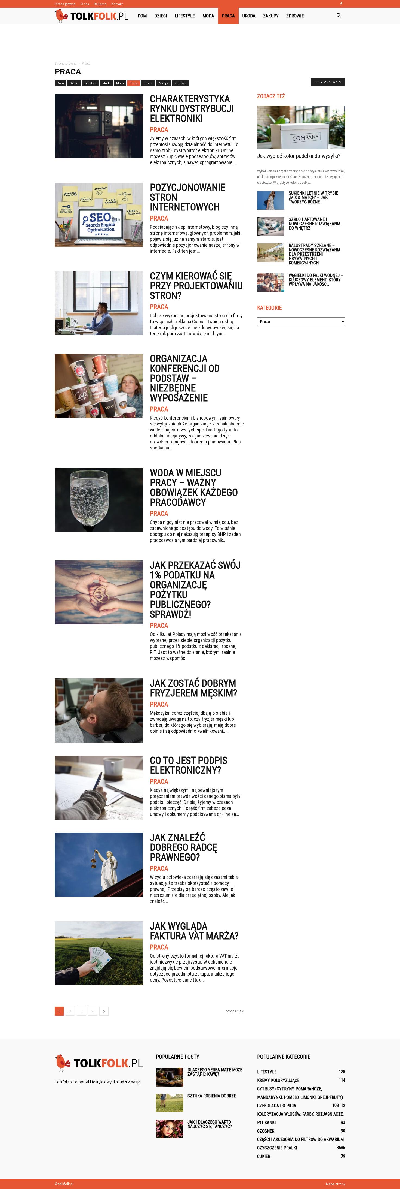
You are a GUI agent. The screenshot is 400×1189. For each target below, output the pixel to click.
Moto (120, 83)
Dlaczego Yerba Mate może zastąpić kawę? (214, 1072)
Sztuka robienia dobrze (211, 1096)
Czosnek (265, 1131)
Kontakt (117, 4)
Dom (142, 16)
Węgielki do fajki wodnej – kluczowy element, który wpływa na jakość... (316, 280)
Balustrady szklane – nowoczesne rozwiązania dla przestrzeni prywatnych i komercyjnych (314, 254)
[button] (338, 15)
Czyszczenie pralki (277, 1148)
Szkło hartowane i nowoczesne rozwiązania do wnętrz (314, 224)
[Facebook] (341, 4)
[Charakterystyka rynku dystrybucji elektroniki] (99, 126)
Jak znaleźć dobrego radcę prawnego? (183, 847)
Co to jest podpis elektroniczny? (188, 765)
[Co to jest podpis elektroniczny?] (99, 788)
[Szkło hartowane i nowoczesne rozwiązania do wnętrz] (270, 226)
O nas (85, 4)
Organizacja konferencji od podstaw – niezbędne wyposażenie (185, 378)
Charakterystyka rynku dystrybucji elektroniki (192, 108)
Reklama (100, 4)
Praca (228, 16)
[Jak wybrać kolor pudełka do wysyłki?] (301, 127)
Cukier (263, 1156)
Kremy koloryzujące (278, 1080)
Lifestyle (185, 16)
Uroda (249, 16)
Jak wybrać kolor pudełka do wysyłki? (298, 156)
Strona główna (65, 4)
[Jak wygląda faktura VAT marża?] (99, 953)
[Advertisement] (200, 43)
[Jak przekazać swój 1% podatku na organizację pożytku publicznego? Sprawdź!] (99, 592)
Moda (208, 16)
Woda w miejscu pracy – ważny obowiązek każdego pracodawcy (194, 487)
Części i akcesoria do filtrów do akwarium (300, 1139)
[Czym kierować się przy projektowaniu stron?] (99, 303)
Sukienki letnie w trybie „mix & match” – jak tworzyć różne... (313, 197)
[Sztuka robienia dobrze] (169, 1103)
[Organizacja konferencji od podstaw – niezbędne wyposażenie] (99, 386)
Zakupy (271, 16)
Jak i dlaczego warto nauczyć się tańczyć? (209, 1124)
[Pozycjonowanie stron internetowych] (99, 215)
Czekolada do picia (276, 1105)
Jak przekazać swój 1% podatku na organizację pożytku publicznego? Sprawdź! (195, 590)
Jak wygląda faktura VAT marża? (194, 931)
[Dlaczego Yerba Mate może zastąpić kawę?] (169, 1077)
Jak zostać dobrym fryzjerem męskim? (193, 688)
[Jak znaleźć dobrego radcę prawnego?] (99, 865)
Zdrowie (295, 16)
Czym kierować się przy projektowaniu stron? (196, 285)
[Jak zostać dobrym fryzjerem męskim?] (99, 710)
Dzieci (160, 16)
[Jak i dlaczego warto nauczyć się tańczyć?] (169, 1129)
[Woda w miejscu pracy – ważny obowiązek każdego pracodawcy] (99, 500)
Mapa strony (335, 1184)
